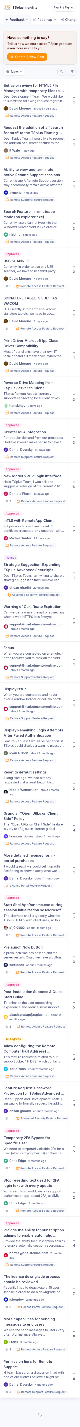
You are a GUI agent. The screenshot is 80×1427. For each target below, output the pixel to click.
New (14, 71)
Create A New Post (29, 57)
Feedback (17, 19)
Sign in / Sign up (64, 7)
